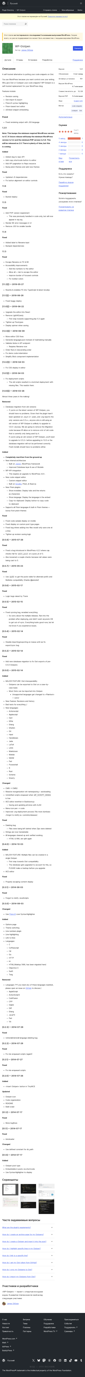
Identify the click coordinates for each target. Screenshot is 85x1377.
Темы (25, 1323)
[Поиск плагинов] (25, 24)
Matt (5, 1342)
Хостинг (5, 1327)
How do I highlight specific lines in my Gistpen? (21, 1249)
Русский (10, 1360)
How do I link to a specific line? (15, 1256)
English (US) (78, 101)
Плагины (26, 1327)
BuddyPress (8, 1350)
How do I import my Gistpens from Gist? (19, 1277)
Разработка (47, 60)
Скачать (77, 48)
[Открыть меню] (81, 3)
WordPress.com (9, 1339)
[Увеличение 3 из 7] (33, 1187)
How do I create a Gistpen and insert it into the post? (24, 1242)
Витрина (26, 1319)
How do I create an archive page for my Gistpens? (23, 1234)
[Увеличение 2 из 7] (15, 1200)
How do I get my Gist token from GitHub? (19, 1263)
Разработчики (49, 1327)
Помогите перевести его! (58, 16)
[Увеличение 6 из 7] (51, 1193)
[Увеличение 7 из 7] (51, 1201)
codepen (75, 110)
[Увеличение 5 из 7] (51, 1187)
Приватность (7, 1331)
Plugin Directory (8, 10)
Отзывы (19, 60)
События (68, 1323)
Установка (32, 60)
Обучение (48, 1319)
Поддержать (71, 1327)
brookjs (18, 484)
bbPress (6, 1346)
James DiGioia (27, 50)
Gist (80, 110)
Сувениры (69, 1331)
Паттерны (27, 1331)
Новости (6, 1323)
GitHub (28, 988)
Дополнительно (65, 117)
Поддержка (78, 60)
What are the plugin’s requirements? (16, 1227)
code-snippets (77, 106)
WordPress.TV (50, 1331)
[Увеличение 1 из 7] (15, 1187)
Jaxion (18, 464)
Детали (8, 60)
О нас (4, 1319)
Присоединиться (71, 1319)
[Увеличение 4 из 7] (33, 1199)
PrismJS (12, 914)
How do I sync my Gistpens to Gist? (17, 1270)
